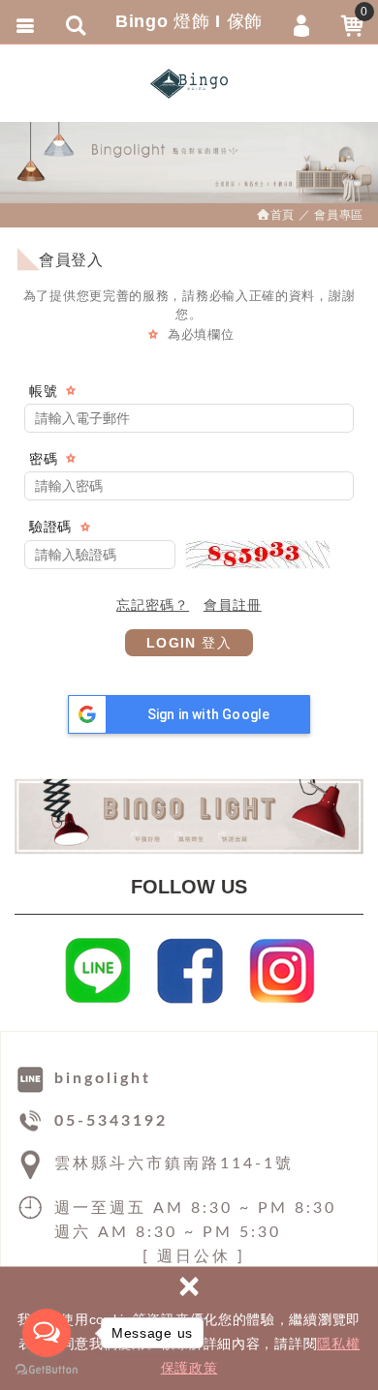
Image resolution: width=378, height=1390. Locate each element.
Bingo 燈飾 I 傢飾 (189, 83)
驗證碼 (50, 526)
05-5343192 (111, 1121)
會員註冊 (233, 605)
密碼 (43, 459)
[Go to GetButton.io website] (47, 1370)
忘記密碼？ (152, 605)
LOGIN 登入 (189, 642)
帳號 (43, 391)
